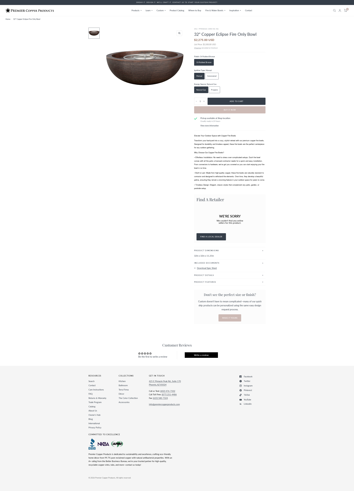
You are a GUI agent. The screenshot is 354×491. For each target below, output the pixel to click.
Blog (90, 419)
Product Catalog (177, 10)
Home (8, 19)
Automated (211, 76)
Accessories (124, 402)
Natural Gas (201, 90)
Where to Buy (194, 10)
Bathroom (123, 385)
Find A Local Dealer (211, 237)
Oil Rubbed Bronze (203, 62)
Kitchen (122, 381)
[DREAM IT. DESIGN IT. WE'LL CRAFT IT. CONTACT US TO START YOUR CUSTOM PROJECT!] (177, 2)
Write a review (201, 355)
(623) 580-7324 (160, 398)
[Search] (334, 10)
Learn (148, 10)
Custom (160, 10)
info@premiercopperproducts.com (164, 404)
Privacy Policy (94, 427)
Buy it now (230, 110)
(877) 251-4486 (169, 394)
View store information (209, 126)
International (94, 423)
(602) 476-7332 (167, 391)
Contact (248, 10)
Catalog (91, 406)
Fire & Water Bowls (214, 10)
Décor (121, 393)
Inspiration (234, 10)
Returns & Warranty (97, 398)
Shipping (197, 48)
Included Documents (206, 263)
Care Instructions (96, 389)
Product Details (204, 275)
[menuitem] (136, 10)
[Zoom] (179, 33)
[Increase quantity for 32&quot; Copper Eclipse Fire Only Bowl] (204, 101)
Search (91, 381)
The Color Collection (128, 398)
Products (136, 10)
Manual (199, 76)
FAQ (90, 393)
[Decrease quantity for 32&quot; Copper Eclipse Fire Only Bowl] (196, 101)
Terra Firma (124, 389)
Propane (214, 90)
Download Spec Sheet (207, 268)
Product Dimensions (206, 251)
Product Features (205, 282)
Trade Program (94, 402)
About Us (92, 410)
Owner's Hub (94, 415)
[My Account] (340, 10)
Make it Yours (229, 318)
